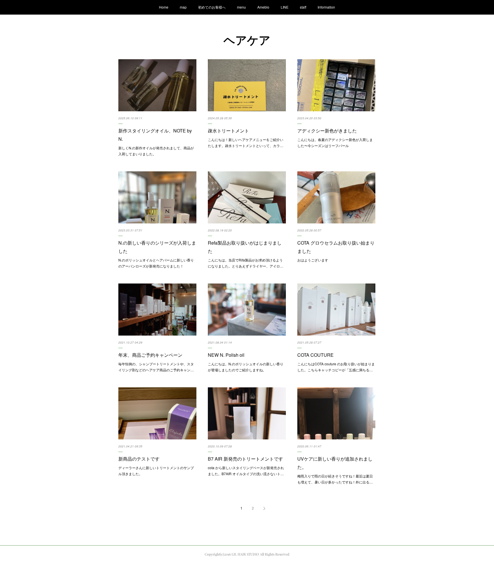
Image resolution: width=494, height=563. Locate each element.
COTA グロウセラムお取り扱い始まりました (336, 246)
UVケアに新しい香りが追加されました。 (335, 462)
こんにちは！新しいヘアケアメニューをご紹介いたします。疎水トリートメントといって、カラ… (245, 142)
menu (241, 7)
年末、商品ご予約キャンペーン (150, 355)
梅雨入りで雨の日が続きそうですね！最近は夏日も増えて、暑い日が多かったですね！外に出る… (335, 479)
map (183, 7)
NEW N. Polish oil (226, 355)
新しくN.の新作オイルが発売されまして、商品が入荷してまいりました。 (156, 150)
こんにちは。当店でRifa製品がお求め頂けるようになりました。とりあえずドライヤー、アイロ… (245, 263)
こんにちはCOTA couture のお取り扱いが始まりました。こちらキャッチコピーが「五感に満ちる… (336, 366)
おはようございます (312, 259)
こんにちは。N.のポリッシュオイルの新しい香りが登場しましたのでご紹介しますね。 (245, 366)
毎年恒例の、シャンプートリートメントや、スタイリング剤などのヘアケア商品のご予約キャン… (156, 366)
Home (163, 7)
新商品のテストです (139, 458)
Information (326, 7)
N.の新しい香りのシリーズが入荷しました (157, 246)
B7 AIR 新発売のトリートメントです (245, 458)
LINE (284, 7)
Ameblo (263, 7)
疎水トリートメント (228, 130)
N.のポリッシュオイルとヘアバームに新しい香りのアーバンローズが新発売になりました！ (156, 263)
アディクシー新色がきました (327, 130)
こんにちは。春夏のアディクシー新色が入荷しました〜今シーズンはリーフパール (335, 142)
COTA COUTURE (315, 355)
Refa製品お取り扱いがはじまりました (245, 246)
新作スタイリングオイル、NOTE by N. (155, 134)
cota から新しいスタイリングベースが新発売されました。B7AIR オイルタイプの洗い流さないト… (246, 470)
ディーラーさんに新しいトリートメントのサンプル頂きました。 (156, 470)
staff (303, 7)
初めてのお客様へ (212, 7)
